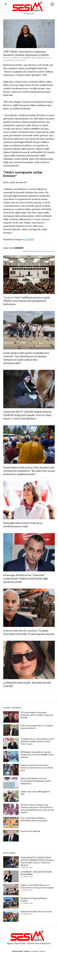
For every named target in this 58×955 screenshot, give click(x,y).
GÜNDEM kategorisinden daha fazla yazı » (39, 251)
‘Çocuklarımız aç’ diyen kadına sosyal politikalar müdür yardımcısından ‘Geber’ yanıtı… (37, 741)
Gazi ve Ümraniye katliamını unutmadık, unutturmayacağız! (33, 819)
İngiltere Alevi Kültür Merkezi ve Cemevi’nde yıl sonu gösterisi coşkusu (37, 886)
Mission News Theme (20, 951)
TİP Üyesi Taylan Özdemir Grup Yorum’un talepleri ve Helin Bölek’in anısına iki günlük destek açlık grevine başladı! (37, 809)
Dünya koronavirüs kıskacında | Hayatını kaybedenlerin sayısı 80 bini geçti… (36, 767)
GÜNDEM (29, 239)
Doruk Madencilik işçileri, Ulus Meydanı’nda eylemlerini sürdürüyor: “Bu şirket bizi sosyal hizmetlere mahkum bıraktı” (29, 471)
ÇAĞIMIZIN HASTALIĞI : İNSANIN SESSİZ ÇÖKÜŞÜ (27, 684)
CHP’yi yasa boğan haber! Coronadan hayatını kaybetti (36, 726)
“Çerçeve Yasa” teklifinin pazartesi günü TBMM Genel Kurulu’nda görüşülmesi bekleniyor (26, 301)
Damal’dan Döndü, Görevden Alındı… (37, 911)
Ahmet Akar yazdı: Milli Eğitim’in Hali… (35, 792)
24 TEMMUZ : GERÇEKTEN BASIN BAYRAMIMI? (35, 873)
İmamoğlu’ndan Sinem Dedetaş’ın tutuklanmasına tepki (22, 524)
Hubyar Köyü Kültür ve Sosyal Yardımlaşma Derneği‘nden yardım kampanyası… (35, 781)
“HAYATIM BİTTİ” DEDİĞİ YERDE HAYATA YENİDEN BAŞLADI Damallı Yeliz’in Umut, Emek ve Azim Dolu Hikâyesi (27, 415)
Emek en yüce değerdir (30, 831)
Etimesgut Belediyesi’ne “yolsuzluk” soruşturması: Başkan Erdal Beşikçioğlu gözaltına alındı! (25, 578)
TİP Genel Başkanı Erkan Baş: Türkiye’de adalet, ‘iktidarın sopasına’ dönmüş (36, 715)
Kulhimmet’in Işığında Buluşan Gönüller (33, 899)
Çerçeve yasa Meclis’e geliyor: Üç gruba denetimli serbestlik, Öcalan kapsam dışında (28, 632)
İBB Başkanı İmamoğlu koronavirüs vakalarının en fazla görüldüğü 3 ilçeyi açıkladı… (37, 754)
